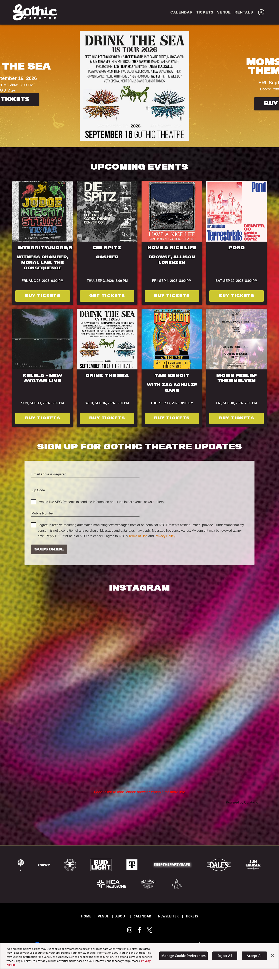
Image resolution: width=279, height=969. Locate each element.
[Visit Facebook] (139, 930)
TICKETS (204, 12)
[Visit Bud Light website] (101, 864)
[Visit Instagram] (130, 930)
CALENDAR (181, 12)
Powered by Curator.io (242, 802)
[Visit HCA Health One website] (112, 883)
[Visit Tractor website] (44, 864)
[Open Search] (261, 12)
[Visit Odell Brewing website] (21, 864)
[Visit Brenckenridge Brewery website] (70, 864)
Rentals (243, 12)
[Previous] (7, 86)
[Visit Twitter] (149, 930)
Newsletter (168, 916)
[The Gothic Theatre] (35, 12)
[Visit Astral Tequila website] (176, 883)
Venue (103, 916)
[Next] (272, 86)
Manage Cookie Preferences (183, 956)
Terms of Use (137, 536)
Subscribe (49, 549)
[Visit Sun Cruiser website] (253, 864)
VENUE (224, 12)
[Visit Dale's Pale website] (219, 864)
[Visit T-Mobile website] (132, 864)
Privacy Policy (165, 536)
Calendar (142, 916)
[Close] (272, 955)
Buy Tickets (113, 102)
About (121, 916)
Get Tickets (107, 296)
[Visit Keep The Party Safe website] (172, 864)
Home (86, 916)
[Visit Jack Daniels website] (149, 883)
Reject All (225, 956)
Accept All (254, 956)
